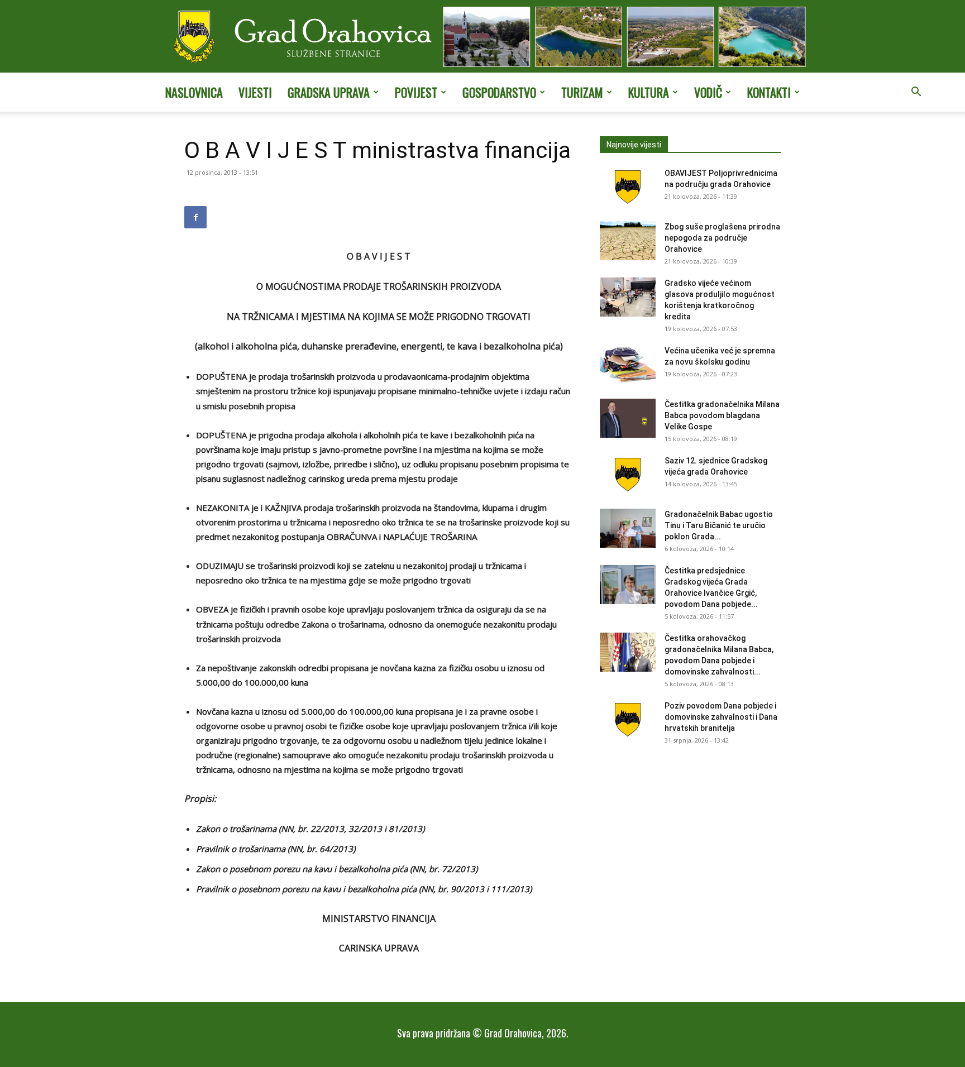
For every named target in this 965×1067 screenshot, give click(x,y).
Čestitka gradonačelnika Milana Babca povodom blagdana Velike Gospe (722, 415)
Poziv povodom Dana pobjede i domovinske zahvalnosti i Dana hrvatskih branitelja (721, 717)
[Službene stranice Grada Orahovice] (482, 37)
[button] (915, 93)
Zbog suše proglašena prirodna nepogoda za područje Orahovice (722, 237)
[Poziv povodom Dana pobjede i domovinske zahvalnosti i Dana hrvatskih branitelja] (628, 719)
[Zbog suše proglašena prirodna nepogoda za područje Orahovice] (628, 240)
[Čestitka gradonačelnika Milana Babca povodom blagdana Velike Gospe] (628, 418)
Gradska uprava (329, 92)
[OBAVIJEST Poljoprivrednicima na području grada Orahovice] (628, 187)
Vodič (708, 92)
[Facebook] (195, 217)
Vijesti (255, 92)
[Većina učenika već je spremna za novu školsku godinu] (628, 364)
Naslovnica (194, 92)
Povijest (416, 92)
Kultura (648, 92)
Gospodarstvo (499, 92)
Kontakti (769, 92)
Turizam (582, 92)
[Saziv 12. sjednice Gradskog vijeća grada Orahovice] (628, 474)
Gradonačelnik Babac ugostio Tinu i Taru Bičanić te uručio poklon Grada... (719, 525)
